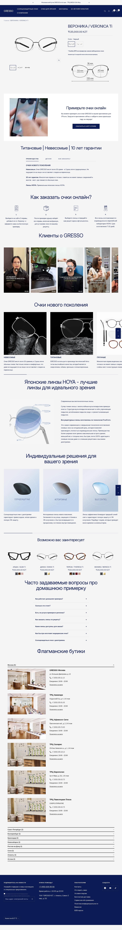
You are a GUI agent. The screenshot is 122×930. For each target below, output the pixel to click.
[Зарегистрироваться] (32, 899)
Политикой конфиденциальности (22, 893)
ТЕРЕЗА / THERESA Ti (74, 567)
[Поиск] (105, 11)
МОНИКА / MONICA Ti (102, 567)
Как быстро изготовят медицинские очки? (51, 633)
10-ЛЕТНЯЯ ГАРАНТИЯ (79, 9)
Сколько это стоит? (43, 606)
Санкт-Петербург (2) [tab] (15, 830)
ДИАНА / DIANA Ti (47, 567)
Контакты (77, 887)
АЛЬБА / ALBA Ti (19, 567)
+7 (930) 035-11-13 (58, 678)
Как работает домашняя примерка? (49, 599)
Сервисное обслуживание (84, 900)
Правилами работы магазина (9, 895)
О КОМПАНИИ (22, 13)
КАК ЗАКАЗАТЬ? (64, 159)
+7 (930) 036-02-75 (58, 779)
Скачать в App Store (86, 126)
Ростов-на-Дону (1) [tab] (15, 846)
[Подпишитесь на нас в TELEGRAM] (105, 888)
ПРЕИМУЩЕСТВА (32, 159)
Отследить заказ (80, 890)
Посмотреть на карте (56, 684)
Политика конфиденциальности (86, 904)
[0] (117, 11)
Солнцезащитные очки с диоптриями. (50, 640)
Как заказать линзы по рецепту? (47, 620)
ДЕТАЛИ (48, 159)
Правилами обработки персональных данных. (22, 895)
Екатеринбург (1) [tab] (14, 834)
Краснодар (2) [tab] (13, 838)
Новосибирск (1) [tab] (14, 842)
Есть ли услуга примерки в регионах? (50, 613)
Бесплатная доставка (82, 897)
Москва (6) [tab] (12, 665)
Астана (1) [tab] (11, 859)
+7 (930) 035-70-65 (58, 727)
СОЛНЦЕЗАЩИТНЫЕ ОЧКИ (27, 9)
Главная (6, 20)
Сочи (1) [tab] (11, 851)
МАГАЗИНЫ (63, 9)
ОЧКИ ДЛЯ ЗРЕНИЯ (48, 9)
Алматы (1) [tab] (12, 855)
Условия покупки (80, 893)
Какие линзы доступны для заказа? (49, 626)
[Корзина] (113, 11)
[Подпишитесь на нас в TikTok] (115, 888)
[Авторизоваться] (109, 11)
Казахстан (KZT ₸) (11, 918)
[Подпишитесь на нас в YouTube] (110, 888)
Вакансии (77, 907)
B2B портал (78, 910)
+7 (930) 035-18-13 (58, 752)
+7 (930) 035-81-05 (58, 702)
